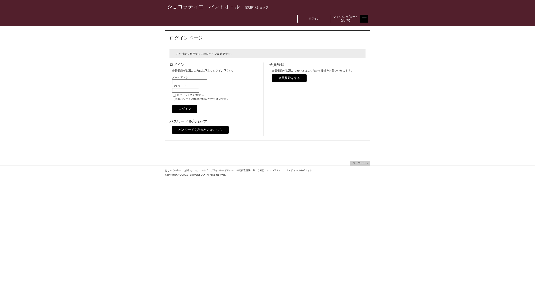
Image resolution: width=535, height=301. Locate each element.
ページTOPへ (360, 163)
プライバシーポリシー (222, 170)
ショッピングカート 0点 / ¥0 (345, 18)
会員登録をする (289, 78)
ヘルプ (204, 170)
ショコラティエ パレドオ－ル (217, 6)
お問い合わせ (191, 170)
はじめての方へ (173, 170)
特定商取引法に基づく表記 (250, 170)
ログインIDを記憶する (190, 95)
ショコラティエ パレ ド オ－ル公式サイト (289, 170)
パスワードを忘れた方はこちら (200, 129)
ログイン (314, 18)
